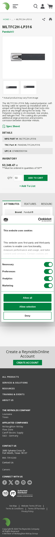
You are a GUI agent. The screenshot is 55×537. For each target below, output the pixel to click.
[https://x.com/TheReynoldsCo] (12, 482)
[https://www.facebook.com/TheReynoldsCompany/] (5, 482)
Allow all (27, 297)
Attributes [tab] (11, 203)
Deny (27, 315)
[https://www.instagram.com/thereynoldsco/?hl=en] (24, 482)
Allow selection (27, 307)
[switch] (48, 271)
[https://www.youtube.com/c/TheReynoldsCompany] (30, 482)
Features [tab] (30, 203)
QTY (9, 178)
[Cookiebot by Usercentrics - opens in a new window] (38, 220)
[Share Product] (43, 19)
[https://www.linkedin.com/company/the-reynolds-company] (18, 482)
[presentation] (11, 204)
